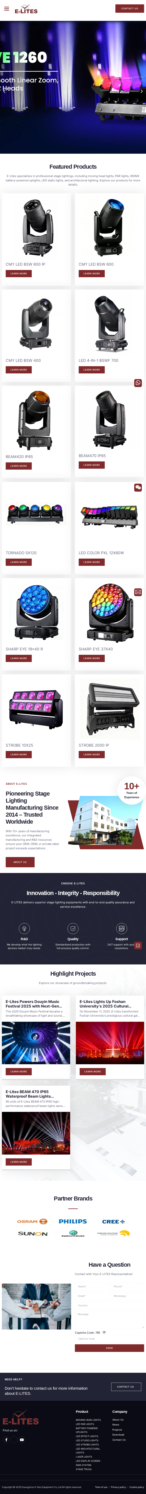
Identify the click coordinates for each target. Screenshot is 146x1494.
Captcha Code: (90, 1332)
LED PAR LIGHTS (85, 1424)
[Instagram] (14, 1439)
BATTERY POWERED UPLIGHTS (87, 1430)
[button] (7, 9)
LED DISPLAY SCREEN (88, 1460)
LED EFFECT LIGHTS (87, 1436)
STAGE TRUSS (84, 1469)
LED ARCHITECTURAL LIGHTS (88, 1450)
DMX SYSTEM (83, 1465)
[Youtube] (21, 1439)
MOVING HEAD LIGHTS (88, 1419)
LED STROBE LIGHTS (87, 1444)
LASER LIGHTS (84, 1456)
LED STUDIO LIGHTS (87, 1440)
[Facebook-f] (6, 1439)
